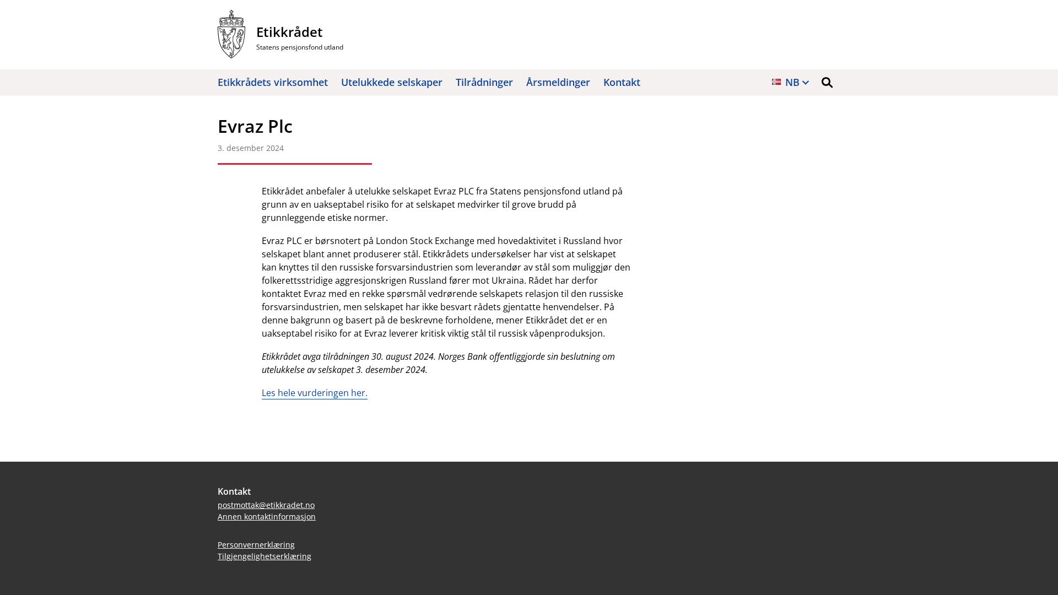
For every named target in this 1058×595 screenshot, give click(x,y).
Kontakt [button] (621, 82)
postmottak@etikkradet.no (266, 505)
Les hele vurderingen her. (315, 393)
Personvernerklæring (256, 544)
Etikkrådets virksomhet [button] (273, 82)
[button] (827, 82)
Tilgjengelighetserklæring (264, 556)
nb (792, 82)
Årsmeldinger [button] (558, 82)
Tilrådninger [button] (484, 82)
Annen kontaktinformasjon (267, 516)
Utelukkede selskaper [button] (391, 82)
